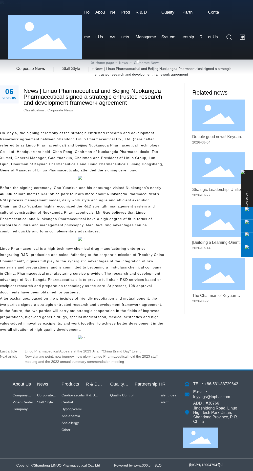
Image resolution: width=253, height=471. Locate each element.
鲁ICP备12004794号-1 (206, 465)
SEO (158, 465)
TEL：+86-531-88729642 (215, 384)
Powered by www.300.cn (133, 465)
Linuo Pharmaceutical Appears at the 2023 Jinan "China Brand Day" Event (83, 351)
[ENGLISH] (242, 37)
